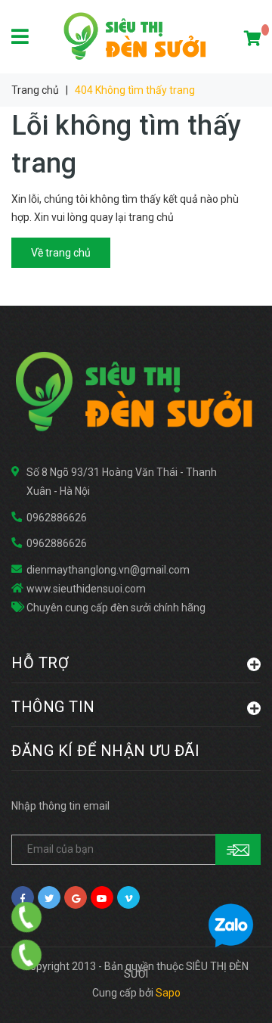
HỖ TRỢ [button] (40, 662)
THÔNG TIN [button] (53, 706)
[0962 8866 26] (26, 917)
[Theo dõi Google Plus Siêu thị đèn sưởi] (75, 897)
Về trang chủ (61, 253)
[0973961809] (26, 955)
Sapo (168, 993)
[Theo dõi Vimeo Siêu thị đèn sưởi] (128, 897)
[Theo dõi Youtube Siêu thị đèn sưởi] (102, 897)
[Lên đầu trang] (230, 993)
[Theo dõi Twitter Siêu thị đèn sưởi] (49, 897)
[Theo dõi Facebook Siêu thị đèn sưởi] (22, 897)
